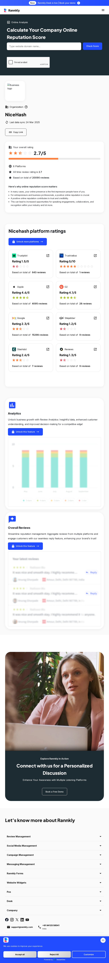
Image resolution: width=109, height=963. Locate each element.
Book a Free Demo (55, 791)
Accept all (20, 954)
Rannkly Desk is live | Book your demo (57, 3)
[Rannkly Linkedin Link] (22, 920)
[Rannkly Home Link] (12, 10)
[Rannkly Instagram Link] (12, 920)
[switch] (103, 940)
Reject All (54, 954)
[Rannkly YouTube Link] (27, 920)
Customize (89, 954)
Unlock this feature (25, 432)
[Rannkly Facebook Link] (7, 920)
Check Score (92, 46)
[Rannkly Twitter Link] (17, 920)
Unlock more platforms (27, 241)
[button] (103, 10)
